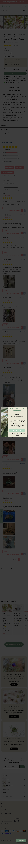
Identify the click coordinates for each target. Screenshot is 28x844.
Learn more (17, 430)
